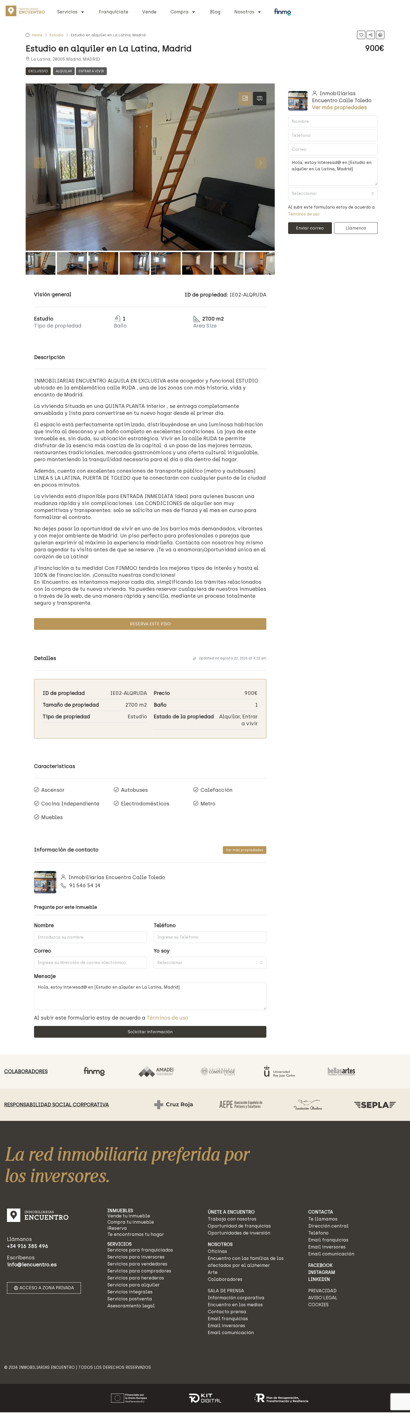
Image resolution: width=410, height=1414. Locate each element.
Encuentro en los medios (235, 1304)
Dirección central (328, 1226)
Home (37, 35)
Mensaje (45, 976)
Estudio (57, 35)
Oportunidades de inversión (239, 1233)
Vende (149, 12)
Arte (213, 1272)
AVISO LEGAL (322, 1297)
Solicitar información (150, 1031)
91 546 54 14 (84, 885)
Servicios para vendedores (137, 1264)
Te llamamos (322, 1219)
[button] (361, 35)
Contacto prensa (227, 1311)
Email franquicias (228, 1318)
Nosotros (244, 12)
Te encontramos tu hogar (135, 1234)
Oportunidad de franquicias (239, 1226)
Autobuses (134, 790)
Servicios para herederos (135, 1278)
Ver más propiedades (244, 850)
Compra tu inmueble (130, 1222)
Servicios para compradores (139, 1271)
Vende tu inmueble (128, 1216)
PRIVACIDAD (322, 1290)
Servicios (67, 12)
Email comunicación (231, 1332)
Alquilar (64, 71)
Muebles (52, 817)
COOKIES (318, 1304)
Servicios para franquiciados (140, 1250)
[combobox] (210, 962)
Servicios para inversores (136, 1257)
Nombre (44, 925)
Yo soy (162, 951)
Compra (179, 12)
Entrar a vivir (91, 71)
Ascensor (52, 790)
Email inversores (226, 1325)
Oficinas (217, 1251)
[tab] (245, 98)
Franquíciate (113, 12)
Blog (215, 12)
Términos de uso (167, 1018)
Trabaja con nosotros (232, 1219)
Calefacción (217, 790)
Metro (208, 804)
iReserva (117, 1228)
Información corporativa (236, 1297)
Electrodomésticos (145, 804)
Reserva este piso (150, 623)
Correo (42, 951)
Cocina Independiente (70, 804)
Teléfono (165, 925)
